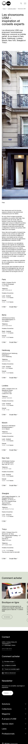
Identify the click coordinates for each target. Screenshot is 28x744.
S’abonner (6, 693)
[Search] (21, 3)
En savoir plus (7, 616)
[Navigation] (25, 3)
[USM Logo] (6, 3)
